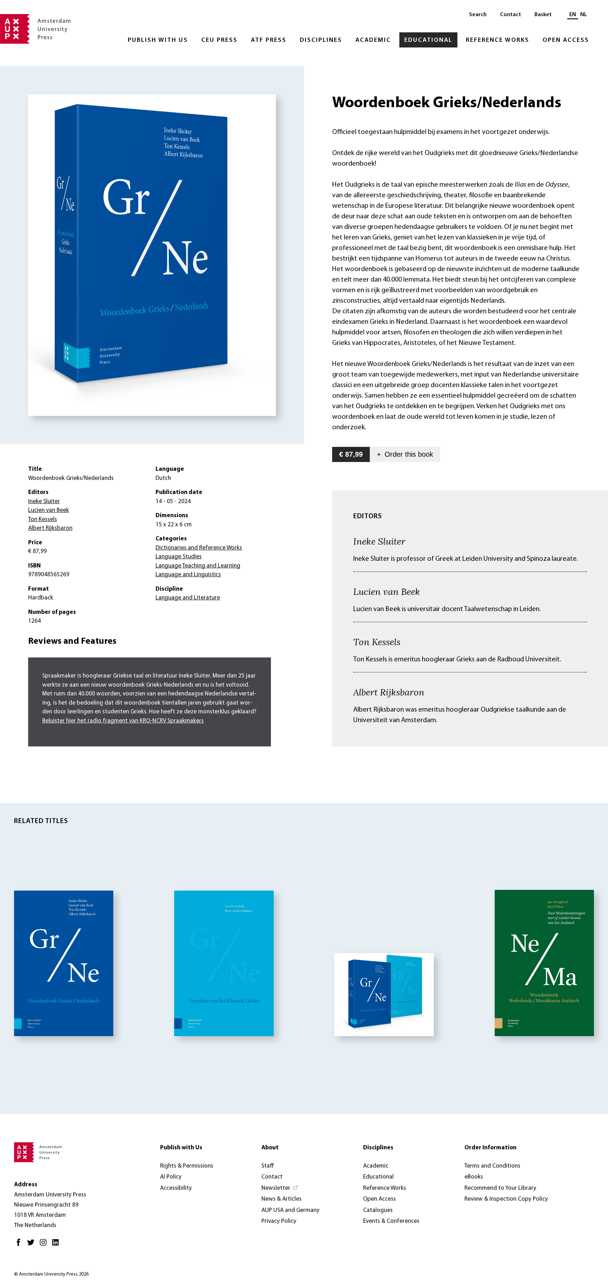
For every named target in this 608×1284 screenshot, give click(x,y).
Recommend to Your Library (500, 1188)
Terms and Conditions (492, 1166)
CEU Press (219, 40)
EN (572, 15)
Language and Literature (188, 598)
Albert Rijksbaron (388, 692)
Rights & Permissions (186, 1166)
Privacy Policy (278, 1221)
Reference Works (497, 40)
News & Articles (281, 1199)
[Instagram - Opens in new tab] (45, 1245)
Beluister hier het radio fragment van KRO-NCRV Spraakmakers (123, 721)
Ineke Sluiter (379, 541)
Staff (267, 1166)
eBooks (473, 1177)
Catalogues (378, 1210)
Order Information (490, 1148)
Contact (510, 15)
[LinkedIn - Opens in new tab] (57, 1245)
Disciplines (321, 40)
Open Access (566, 40)
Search (478, 15)
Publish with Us (158, 40)
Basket (543, 15)
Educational (428, 40)
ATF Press (268, 40)
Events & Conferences (391, 1221)
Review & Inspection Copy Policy (506, 1199)
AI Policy (171, 1177)
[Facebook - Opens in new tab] (20, 1245)
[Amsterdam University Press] (35, 29)
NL (583, 15)
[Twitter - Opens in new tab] (32, 1245)
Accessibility (176, 1188)
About (270, 1148)
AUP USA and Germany (290, 1210)
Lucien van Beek (386, 591)
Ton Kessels (376, 642)
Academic (373, 40)
